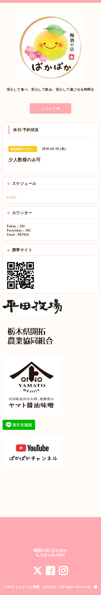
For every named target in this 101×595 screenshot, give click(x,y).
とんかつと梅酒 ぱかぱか (36, 587)
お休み (11, 197)
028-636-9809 (53, 555)
